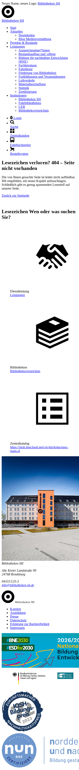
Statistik (24, 88)
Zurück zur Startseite (15, 195)
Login (17, 118)
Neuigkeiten (27, 35)
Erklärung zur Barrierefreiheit (29, 624)
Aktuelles (16, 31)
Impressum (17, 628)
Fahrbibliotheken (30, 103)
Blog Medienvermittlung (35, 39)
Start (13, 27)
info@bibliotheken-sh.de (18, 585)
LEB (22, 106)
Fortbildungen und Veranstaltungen (42, 76)
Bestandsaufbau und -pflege (37, 54)
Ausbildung (18, 612)
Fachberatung (28, 65)
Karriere (15, 609)
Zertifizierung (28, 91)
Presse (14, 616)
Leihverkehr (27, 80)
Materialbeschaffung (32, 84)
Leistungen (17, 46)
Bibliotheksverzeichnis (34, 110)
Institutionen (18, 95)
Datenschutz (18, 620)
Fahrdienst (25, 69)
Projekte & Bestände (23, 43)
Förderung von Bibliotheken (37, 73)
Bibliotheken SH (49, 3)
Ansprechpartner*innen (34, 50)
